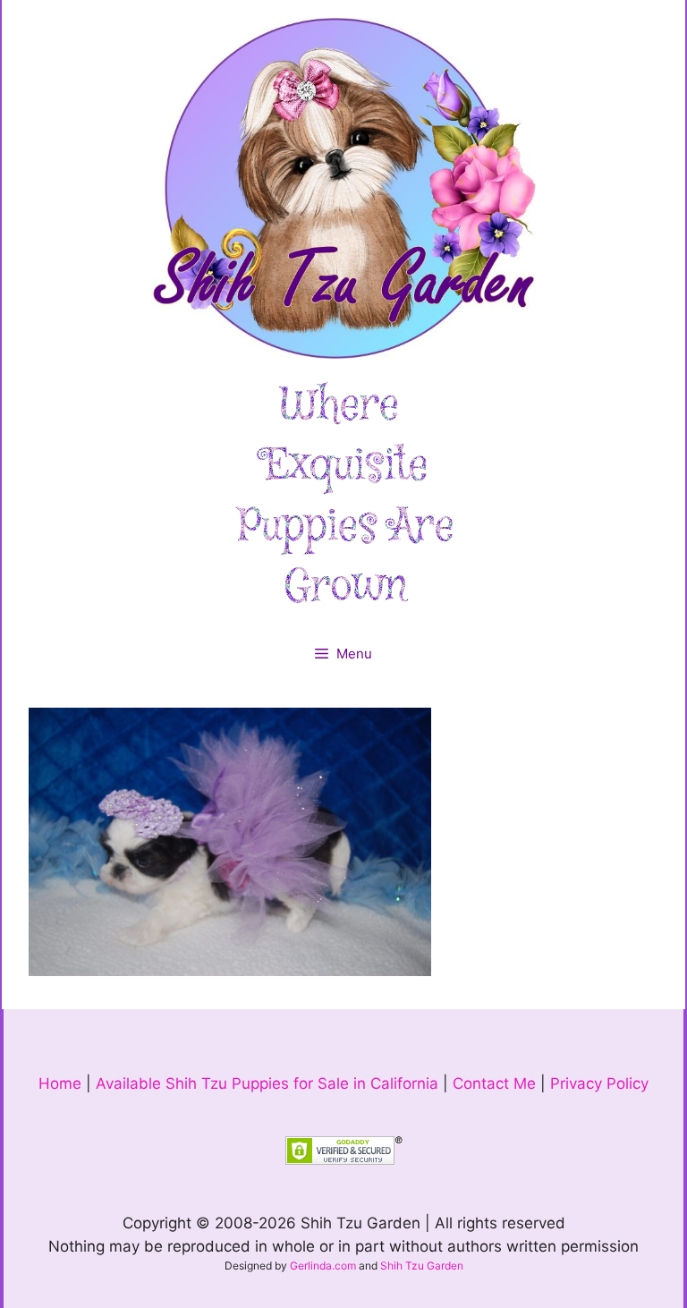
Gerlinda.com (323, 1265)
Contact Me (494, 1083)
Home (59, 1083)
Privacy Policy (599, 1083)
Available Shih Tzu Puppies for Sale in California (267, 1083)
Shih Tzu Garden (421, 1265)
